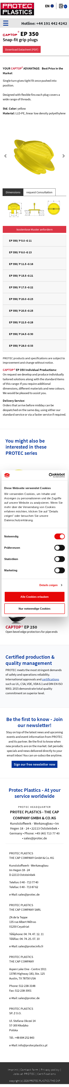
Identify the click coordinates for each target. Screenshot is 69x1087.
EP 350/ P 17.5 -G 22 (21, 287)
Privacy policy (50, 1069)
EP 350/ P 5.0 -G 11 (20, 240)
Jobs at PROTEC (24, 1074)
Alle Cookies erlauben (34, 596)
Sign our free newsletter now (34, 764)
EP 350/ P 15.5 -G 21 (21, 275)
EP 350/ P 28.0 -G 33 (21, 345)
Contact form (29, 1069)
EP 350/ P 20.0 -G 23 (21, 299)
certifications (50, 679)
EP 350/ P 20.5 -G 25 (21, 310)
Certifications (46, 1074)
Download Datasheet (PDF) (21, 49)
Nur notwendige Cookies (34, 608)
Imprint (13, 1069)
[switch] (59, 548)
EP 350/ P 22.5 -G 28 (21, 322)
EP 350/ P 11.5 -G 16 (21, 264)
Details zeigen (48, 585)
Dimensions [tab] (13, 192)
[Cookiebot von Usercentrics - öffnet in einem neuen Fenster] (49, 475)
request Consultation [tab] (39, 192)
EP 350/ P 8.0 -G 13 (20, 252)
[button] (5, 155)
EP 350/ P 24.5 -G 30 (21, 334)
